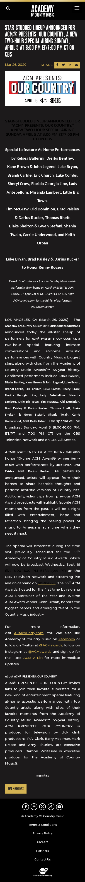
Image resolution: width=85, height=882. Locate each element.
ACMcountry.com (29, 633)
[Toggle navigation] (77, 8)
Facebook (66, 639)
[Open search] (8, 8)
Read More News (16, 788)
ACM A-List (33, 658)
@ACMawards (50, 645)
